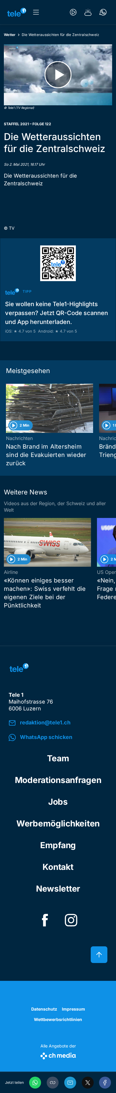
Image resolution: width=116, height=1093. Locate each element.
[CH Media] (58, 1055)
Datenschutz (44, 1008)
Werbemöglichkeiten (58, 823)
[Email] (70, 1083)
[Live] (73, 12)
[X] (88, 1083)
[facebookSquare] (45, 920)
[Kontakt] (103, 12)
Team (58, 758)
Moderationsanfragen (58, 780)
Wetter (10, 34)
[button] (53, 1083)
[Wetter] (88, 12)
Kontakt (58, 867)
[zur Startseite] (16, 12)
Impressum (73, 1008)
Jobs (58, 802)
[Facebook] (105, 1083)
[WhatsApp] (35, 1083)
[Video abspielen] (58, 74)
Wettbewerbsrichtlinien (58, 1019)
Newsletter (58, 889)
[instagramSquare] (71, 920)
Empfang (58, 845)
